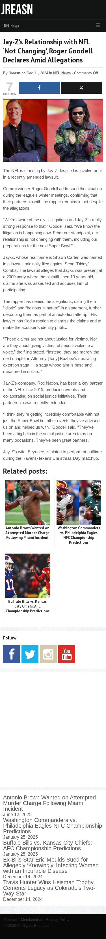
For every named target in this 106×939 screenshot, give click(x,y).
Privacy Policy (58, 920)
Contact (10, 920)
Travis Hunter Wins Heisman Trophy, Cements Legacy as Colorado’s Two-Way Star (49, 888)
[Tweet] (81, 88)
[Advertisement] (53, 729)
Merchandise (31, 920)
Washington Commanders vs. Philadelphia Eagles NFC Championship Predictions (52, 825)
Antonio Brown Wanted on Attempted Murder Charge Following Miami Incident (49, 803)
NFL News (11, 25)
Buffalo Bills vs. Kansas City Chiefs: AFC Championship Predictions (47, 845)
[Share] (39, 88)
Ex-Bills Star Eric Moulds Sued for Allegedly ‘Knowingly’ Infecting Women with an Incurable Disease (51, 865)
